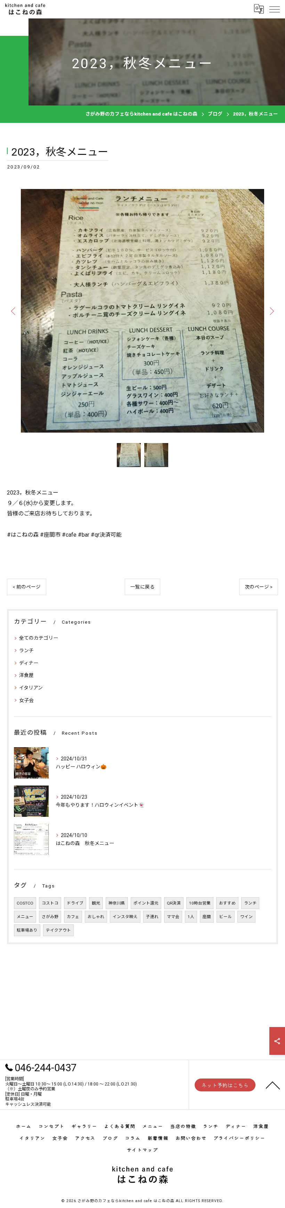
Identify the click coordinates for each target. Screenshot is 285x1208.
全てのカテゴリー (38, 638)
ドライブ (75, 903)
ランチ (26, 650)
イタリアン (31, 687)
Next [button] (271, 311)
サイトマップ (142, 1149)
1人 (191, 916)
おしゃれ (96, 916)
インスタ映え (125, 916)
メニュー (25, 916)
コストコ (50, 903)
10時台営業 (200, 903)
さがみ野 (50, 916)
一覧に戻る (142, 587)
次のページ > (258, 587)
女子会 (26, 700)
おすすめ (227, 903)
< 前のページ (27, 587)
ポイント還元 (145, 903)
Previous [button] (14, 311)
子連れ (152, 916)
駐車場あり (27, 930)
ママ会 (173, 916)
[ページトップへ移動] (273, 1085)
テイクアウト (58, 930)
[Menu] (274, 9)
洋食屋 (26, 675)
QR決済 (174, 903)
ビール (225, 916)
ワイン (246, 916)
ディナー (28, 663)
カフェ (73, 916)
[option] (142, 311)
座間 (207, 916)
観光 (96, 903)
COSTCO (25, 903)
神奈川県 (116, 903)
